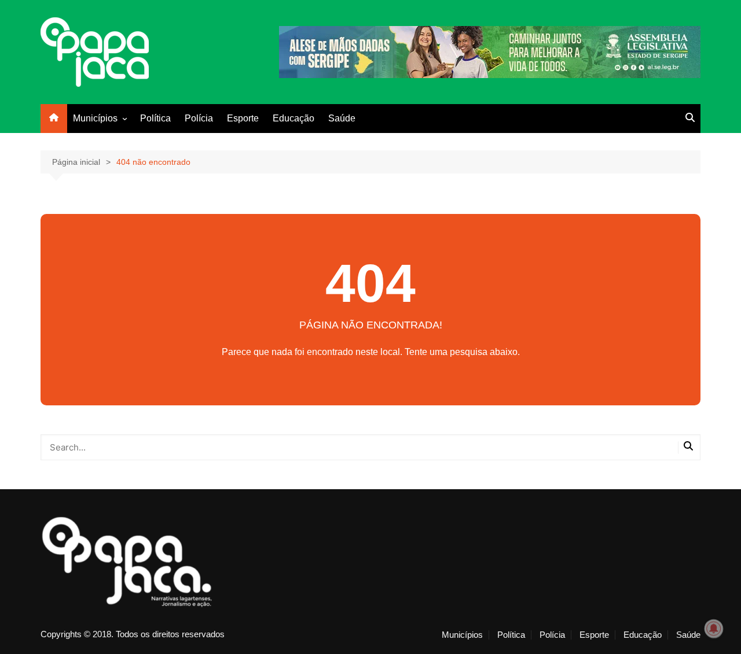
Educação (293, 118)
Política (155, 118)
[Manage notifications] (714, 628)
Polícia (199, 118)
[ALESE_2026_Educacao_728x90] (489, 51)
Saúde (341, 118)
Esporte (243, 118)
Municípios (95, 118)
